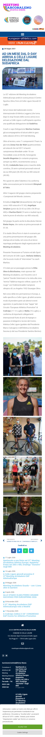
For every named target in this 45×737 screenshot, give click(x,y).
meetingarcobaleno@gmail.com (22, 648)
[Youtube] (6, 655)
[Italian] (34, 29)
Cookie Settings (22, 732)
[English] (36, 29)
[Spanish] (43, 29)
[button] (22, 34)
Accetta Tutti (22, 727)
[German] (41, 29)
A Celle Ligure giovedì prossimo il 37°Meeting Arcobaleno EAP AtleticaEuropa (18, 576)
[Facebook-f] (3, 655)
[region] (22, 720)
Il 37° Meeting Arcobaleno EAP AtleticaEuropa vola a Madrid (17, 605)
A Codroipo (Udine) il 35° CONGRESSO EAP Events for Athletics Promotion (21, 615)
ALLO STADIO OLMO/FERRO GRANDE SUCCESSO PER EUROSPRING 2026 (20, 596)
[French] (38, 29)
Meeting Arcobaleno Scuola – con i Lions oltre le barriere (22, 586)
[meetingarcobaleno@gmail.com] (22, 643)
